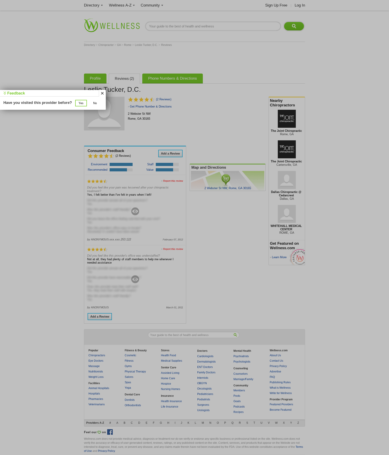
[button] (81, 103)
